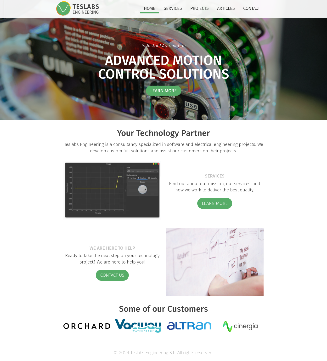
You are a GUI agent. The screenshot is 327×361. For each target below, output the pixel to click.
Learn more (163, 90)
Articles (226, 8)
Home (149, 8)
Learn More (215, 203)
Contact (251, 8)
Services (173, 8)
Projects (199, 8)
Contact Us (112, 275)
